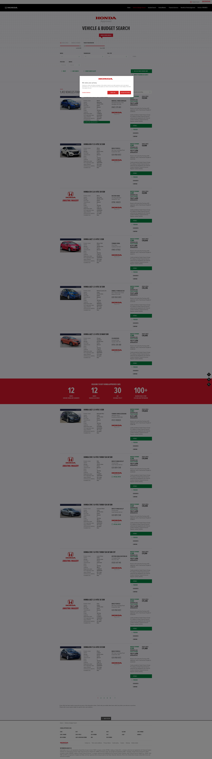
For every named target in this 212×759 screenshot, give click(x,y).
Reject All (113, 92)
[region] (106, 86)
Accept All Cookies (125, 92)
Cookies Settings (86, 92)
